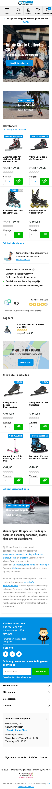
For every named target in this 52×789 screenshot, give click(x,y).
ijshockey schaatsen (33, 554)
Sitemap (44, 757)
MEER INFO (26, 355)
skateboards (17, 564)
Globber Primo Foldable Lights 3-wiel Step (12, 458)
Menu (7, 13)
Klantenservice (23, 259)
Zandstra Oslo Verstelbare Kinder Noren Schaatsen (12, 159)
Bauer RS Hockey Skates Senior (37, 211)
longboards (29, 564)
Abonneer (40, 671)
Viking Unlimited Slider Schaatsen (39, 158)
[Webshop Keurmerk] (26, 775)
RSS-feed (33, 757)
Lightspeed (26, 770)
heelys (13, 557)
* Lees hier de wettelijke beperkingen (17, 677)
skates (6, 557)
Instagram (12, 654)
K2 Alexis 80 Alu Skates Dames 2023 (13, 211)
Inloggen (28, 13)
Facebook (5, 654)
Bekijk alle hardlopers (13, 243)
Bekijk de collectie (19, 63)
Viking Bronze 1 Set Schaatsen (38, 403)
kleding (15, 568)
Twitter (19, 654)
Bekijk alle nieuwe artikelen (16, 489)
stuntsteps (43, 564)
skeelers (24, 557)
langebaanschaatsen (13, 554)
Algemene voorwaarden (16, 757)
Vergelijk (7, 177)
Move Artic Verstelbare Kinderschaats (38, 457)
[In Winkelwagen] (18, 181)
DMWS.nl (46, 770)
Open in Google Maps (17, 730)
